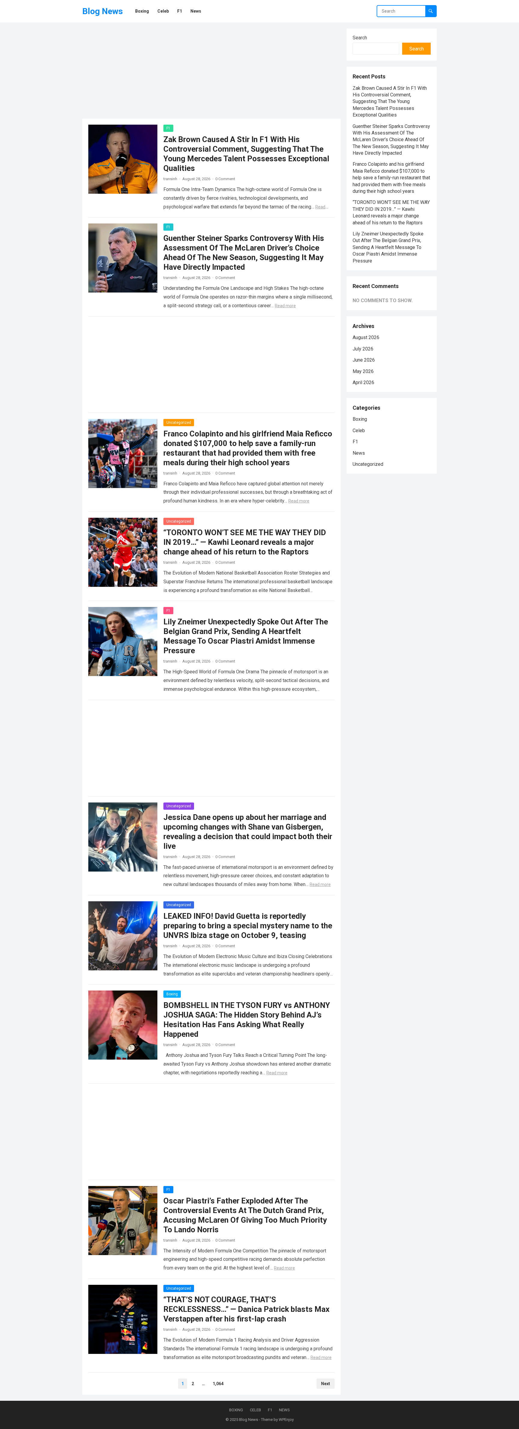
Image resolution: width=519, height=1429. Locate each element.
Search (360, 38)
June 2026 (364, 360)
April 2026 (363, 382)
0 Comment (225, 179)
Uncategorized (178, 422)
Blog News (102, 11)
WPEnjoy (286, 1419)
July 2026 (363, 349)
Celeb (359, 430)
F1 (168, 128)
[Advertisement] (211, 71)
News (359, 453)
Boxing (172, 994)
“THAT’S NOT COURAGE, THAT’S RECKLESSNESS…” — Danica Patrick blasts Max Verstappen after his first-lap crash (246, 1309)
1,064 (218, 1383)
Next (325, 1383)
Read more (285, 305)
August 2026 (366, 337)
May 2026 (363, 371)
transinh (170, 179)
